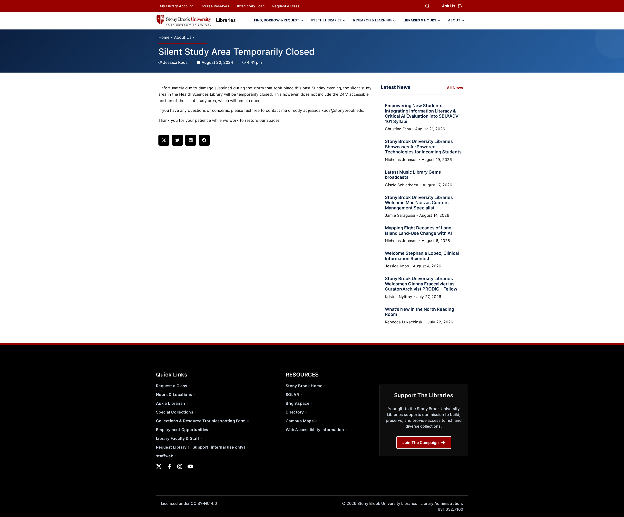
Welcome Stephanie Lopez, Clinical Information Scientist (422, 256)
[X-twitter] (159, 466)
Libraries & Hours (419, 20)
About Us (182, 37)
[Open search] (427, 6)
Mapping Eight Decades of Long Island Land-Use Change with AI (418, 230)
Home (163, 37)
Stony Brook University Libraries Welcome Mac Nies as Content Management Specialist (419, 202)
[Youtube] (190, 466)
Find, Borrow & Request (276, 20)
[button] (163, 140)
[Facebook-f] (169, 466)
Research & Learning (372, 20)
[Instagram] (180, 466)
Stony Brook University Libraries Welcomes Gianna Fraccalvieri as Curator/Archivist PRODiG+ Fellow (421, 283)
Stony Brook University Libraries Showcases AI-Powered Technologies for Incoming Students (423, 146)
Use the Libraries (326, 20)
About (454, 20)
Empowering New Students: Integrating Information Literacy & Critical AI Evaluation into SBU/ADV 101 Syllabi (421, 113)
